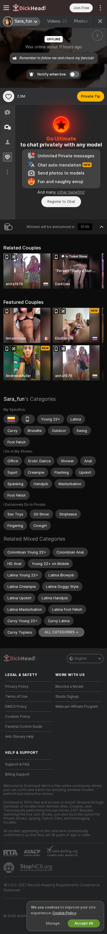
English (81, 659)
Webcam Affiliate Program (76, 707)
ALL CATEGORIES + (61, 632)
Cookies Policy (17, 717)
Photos (84, 21)
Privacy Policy (17, 687)
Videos (57, 21)
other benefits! (71, 192)
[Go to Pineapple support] (9, 867)
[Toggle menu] (6, 7)
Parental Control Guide (23, 727)
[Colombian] (11, 419)
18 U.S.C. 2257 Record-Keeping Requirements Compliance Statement (51, 887)
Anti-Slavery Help (19, 737)
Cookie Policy (64, 913)
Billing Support (17, 774)
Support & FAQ (17, 764)
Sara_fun (14, 399)
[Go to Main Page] (33, 8)
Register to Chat (61, 201)
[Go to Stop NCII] (37, 867)
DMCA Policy (16, 707)
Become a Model (69, 687)
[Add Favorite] (8, 96)
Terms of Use (16, 697)
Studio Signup (67, 697)
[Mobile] (28, 419)
